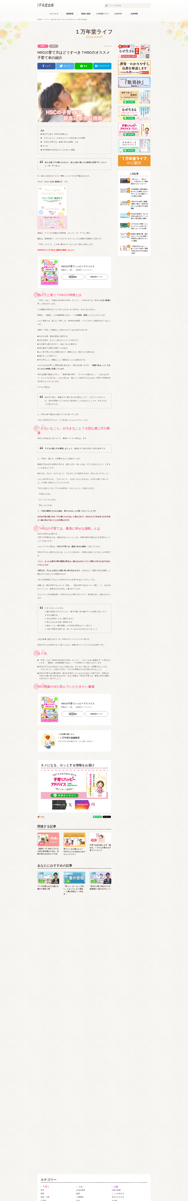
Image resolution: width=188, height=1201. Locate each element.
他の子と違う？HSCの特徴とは (55, 134)
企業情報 (134, 14)
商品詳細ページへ (96, 277)
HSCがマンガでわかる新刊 (50, 250)
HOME (39, 19)
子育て (43, 46)
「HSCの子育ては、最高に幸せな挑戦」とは (60, 142)
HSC (43, 817)
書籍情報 (70, 14)
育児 (53, 46)
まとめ (45, 146)
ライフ (46, 19)
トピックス (53, 14)
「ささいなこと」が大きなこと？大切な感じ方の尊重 (63, 138)
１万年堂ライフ (102, 14)
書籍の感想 (86, 14)
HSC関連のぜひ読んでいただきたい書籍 (58, 150)
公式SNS (118, 14)
